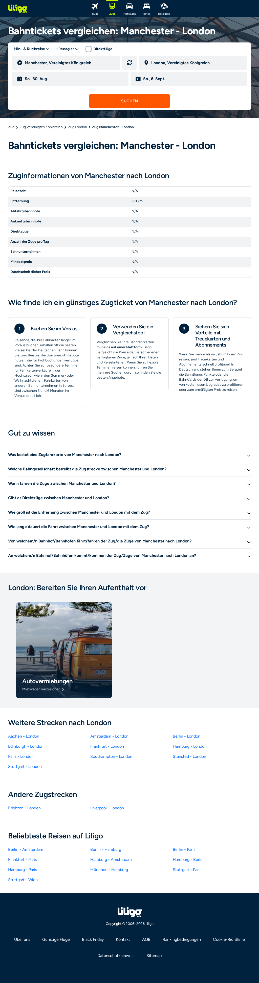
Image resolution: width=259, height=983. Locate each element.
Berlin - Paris (184, 849)
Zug (11, 127)
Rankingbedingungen (182, 939)
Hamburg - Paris (22, 869)
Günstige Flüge (56, 939)
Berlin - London (186, 736)
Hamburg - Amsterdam (111, 859)
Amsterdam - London (109, 736)
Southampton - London (111, 756)
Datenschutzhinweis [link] (115, 955)
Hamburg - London (190, 746)
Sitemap (154, 955)
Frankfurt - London (107, 746)
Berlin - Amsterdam (25, 849)
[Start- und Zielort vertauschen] (129, 63)
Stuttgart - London (25, 766)
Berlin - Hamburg (105, 849)
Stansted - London (189, 756)
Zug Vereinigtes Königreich (41, 127)
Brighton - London (24, 808)
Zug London (77, 127)
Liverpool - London (107, 808)
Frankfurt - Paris (22, 859)
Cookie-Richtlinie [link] (229, 939)
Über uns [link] (22, 939)
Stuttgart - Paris (187, 869)
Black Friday (93, 939)
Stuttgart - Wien (23, 879)
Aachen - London (23, 736)
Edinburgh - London (26, 746)
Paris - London (21, 756)
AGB (146, 939)
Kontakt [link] (123, 939)
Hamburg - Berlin (188, 859)
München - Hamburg (109, 869)
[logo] (17, 8)
